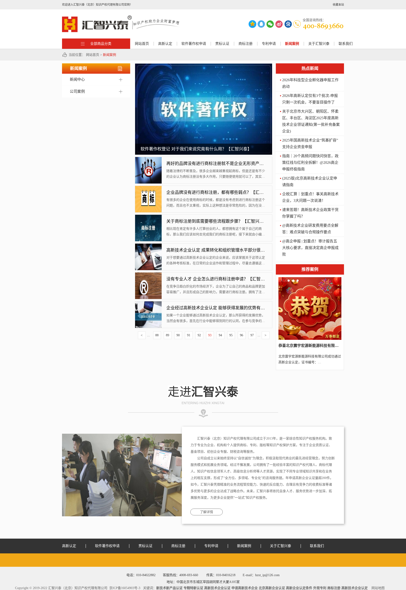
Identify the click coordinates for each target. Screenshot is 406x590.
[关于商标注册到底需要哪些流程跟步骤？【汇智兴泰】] (148, 216)
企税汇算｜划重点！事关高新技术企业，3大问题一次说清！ (310, 197)
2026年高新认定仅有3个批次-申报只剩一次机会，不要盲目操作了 (310, 99)
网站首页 (142, 44)
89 (167, 335)
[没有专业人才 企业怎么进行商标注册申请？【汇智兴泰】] (148, 274)
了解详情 (206, 512)
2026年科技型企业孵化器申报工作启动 (310, 83)
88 (157, 335)
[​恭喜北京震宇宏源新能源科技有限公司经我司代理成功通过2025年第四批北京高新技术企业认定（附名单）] (309, 278)
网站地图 (377, 588)
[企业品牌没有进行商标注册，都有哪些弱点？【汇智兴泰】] (148, 187)
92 (199, 335)
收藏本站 (338, 4)
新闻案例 (109, 55)
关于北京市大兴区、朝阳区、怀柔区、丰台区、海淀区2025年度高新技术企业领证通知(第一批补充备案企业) (311, 121)
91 (188, 335)
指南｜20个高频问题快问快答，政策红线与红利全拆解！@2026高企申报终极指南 (310, 162)
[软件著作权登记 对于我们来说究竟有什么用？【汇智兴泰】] (203, 65)
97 (252, 335)
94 (220, 335)
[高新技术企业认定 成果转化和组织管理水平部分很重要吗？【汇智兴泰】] (148, 245)
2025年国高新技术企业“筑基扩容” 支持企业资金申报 (310, 143)
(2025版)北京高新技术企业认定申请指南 (309, 181)
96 (241, 335)
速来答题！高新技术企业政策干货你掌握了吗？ (310, 213)
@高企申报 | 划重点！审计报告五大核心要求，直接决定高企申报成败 (310, 247)
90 (178, 335)
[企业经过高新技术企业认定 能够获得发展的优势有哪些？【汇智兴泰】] (148, 303)
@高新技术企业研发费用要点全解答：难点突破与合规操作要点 (310, 228)
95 (231, 335)
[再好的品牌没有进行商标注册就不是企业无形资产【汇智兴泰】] (148, 158)
